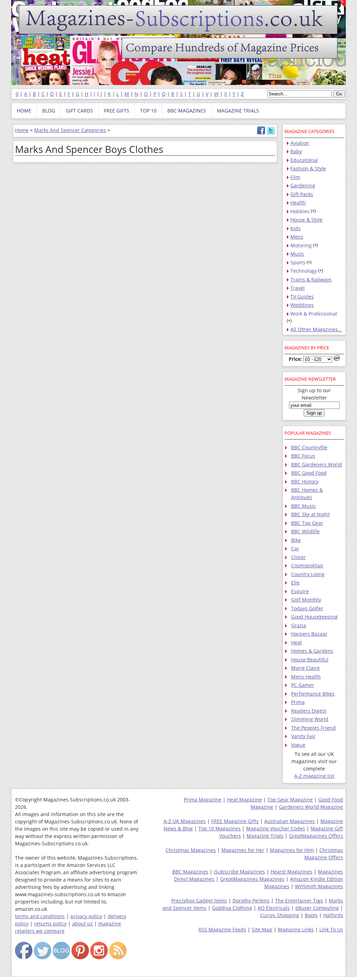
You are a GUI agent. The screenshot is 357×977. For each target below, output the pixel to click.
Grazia (298, 625)
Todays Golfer (307, 608)
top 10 (148, 110)
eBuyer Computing (317, 908)
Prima (298, 702)
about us (82, 923)
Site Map (262, 929)
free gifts (116, 110)
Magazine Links (296, 929)
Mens (296, 236)
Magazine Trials (264, 835)
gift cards (79, 110)
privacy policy (86, 916)
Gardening (302, 185)
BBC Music (303, 506)
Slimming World (309, 719)
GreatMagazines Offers (316, 835)
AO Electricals (274, 908)
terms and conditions (40, 916)
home (24, 110)
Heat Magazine (244, 799)
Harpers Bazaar (309, 633)
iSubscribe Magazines (239, 871)
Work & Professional (313, 313)
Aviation (299, 143)
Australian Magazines (289, 821)
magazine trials (238, 110)
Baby (296, 151)
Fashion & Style (308, 168)
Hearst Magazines (291, 871)
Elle (295, 582)
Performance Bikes (313, 693)
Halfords (333, 915)
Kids (295, 228)
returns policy (50, 923)
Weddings (302, 305)
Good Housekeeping (314, 616)
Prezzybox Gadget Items (199, 900)
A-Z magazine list (314, 776)
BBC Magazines (190, 871)
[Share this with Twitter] (271, 133)
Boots (311, 915)
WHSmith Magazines (319, 886)
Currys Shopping (279, 915)
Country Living (308, 574)
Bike (296, 540)
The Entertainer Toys (299, 900)
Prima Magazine (202, 799)
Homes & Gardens (312, 651)
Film (295, 177)
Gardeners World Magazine (311, 807)
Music (297, 253)
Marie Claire (305, 668)
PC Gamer (302, 685)
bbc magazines (186, 110)
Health (298, 202)
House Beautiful (309, 659)
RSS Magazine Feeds (222, 929)
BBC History (304, 481)
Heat (296, 642)
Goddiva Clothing (232, 908)
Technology (303, 270)
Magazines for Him (292, 850)
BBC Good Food (309, 473)
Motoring (301, 245)
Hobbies (300, 211)
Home (22, 130)
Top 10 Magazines (219, 828)
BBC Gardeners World (316, 464)
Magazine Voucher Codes (275, 828)
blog (48, 110)
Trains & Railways (311, 279)
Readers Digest (308, 710)
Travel (297, 288)
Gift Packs (301, 194)
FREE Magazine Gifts (235, 821)
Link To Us (331, 929)
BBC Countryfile (309, 447)
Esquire (300, 591)
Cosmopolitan (307, 565)
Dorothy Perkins (251, 900)
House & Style (306, 219)
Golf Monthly (306, 599)
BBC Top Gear (307, 523)
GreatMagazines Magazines (252, 879)
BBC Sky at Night (310, 514)
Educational (304, 160)
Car (295, 548)
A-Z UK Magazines (185, 821)
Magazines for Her (242, 850)
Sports (297, 262)
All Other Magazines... (316, 329)
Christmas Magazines (191, 850)
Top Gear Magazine (290, 799)
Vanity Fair (303, 736)
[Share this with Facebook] (261, 133)
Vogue (298, 745)
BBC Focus (303, 455)
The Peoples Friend (313, 727)
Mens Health (306, 676)
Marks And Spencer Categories (70, 130)
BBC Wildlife (305, 531)
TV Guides (302, 296)
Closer (298, 557)
